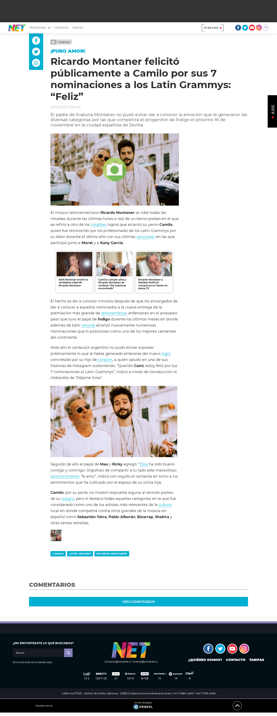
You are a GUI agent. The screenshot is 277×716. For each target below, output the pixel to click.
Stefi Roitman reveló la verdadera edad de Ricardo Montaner (73, 282)
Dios (144, 464)
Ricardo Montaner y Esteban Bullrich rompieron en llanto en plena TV (152, 284)
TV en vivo (211, 27)
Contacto (236, 660)
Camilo (58, 553)
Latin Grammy (80, 553)
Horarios (61, 27)
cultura (165, 505)
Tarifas (77, 27)
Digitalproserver (44, 706)
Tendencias (64, 42)
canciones (145, 237)
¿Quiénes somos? (205, 660)
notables (98, 224)
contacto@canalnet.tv (117, 661)
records (88, 325)
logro (166, 353)
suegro (67, 498)
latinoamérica (114, 313)
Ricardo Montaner (111, 553)
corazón (104, 359)
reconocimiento (64, 476)
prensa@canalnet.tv (145, 661)
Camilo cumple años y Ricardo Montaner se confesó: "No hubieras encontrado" (112, 284)
